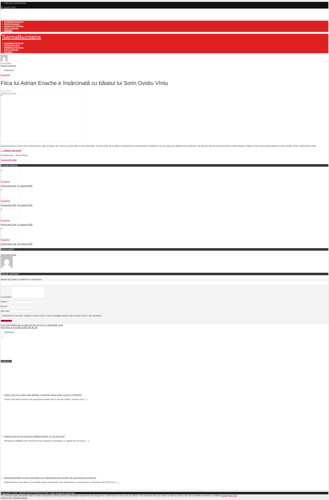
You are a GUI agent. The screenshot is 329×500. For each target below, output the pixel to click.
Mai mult (232, 495)
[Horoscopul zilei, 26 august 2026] (10, 198)
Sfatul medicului (11, 28)
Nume (4, 301)
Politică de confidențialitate (15, 3)
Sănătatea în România (13, 26)
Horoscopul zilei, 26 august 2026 (16, 205)
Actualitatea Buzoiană (13, 22)
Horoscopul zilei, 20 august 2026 (16, 244)
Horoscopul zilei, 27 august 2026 (16, 186)
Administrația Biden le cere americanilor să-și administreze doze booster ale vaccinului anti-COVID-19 (50, 478)
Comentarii (6, 297)
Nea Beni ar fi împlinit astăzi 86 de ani (19, 327)
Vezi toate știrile (8, 255)
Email (4, 306)
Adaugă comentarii (8, 66)
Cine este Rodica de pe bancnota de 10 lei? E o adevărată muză (32, 325)
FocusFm (8, 31)
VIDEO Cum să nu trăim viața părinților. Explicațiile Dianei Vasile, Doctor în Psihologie (42, 395)
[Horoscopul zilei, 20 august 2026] (10, 237)
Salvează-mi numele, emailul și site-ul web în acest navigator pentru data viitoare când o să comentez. (52, 315)
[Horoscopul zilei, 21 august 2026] (10, 218)
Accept (224, 495)
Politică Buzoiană (11, 24)
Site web (5, 311)
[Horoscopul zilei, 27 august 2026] (10, 179)
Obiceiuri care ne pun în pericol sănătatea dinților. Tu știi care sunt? (34, 436)
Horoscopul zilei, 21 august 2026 (16, 224)
